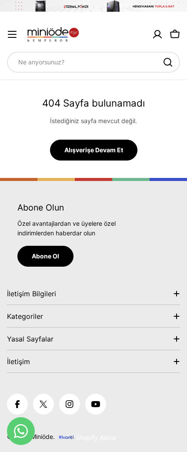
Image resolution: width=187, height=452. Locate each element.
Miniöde (42, 436)
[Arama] (168, 62)
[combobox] (93, 62)
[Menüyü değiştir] (12, 34)
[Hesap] (157, 34)
